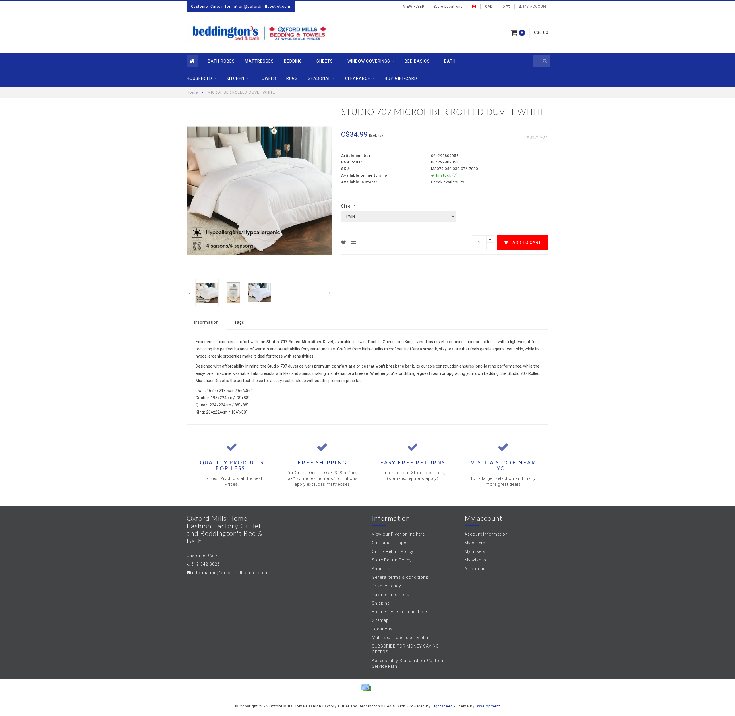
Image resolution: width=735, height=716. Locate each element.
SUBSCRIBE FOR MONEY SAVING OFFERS (405, 649)
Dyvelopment (488, 706)
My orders (475, 543)
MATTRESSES (259, 61)
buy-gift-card (401, 78)
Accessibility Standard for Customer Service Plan (409, 663)
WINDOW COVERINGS (368, 61)
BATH (450, 61)
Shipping (381, 603)
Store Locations (448, 7)
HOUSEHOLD (199, 78)
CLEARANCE (357, 78)
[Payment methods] (366, 688)
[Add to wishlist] (343, 242)
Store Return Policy (392, 560)
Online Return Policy (392, 551)
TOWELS (267, 78)
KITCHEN (235, 78)
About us (381, 568)
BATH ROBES (221, 61)
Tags (239, 322)
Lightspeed (442, 706)
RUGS (292, 78)
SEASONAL (319, 78)
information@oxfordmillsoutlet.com (229, 572)
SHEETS (324, 61)
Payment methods (390, 594)
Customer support (391, 543)
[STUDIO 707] (536, 136)
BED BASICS (417, 61)
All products (477, 568)
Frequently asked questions (400, 611)
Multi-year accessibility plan (401, 637)
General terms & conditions (400, 577)
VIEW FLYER (414, 7)
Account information (486, 534)
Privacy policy (386, 586)
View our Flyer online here (398, 534)
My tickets (475, 551)
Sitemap (380, 620)
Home (192, 92)
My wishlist (476, 560)
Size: (348, 206)
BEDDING (293, 61)
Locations (382, 629)
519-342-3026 (205, 564)
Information (206, 322)
